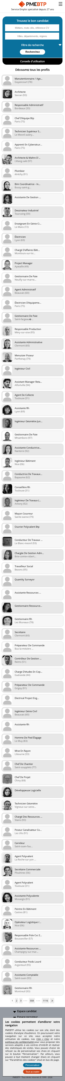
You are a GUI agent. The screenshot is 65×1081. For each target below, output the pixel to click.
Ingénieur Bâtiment (25, 460)
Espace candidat (27, 1011)
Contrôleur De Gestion (28, 658)
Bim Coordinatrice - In (27, 184)
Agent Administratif (25, 289)
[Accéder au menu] (60, 4)
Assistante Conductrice (28, 447)
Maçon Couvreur (24, 513)
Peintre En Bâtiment (25, 908)
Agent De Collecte (24, 394)
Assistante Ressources (28, 592)
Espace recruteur (27, 1017)
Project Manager (23, 263)
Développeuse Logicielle (28, 790)
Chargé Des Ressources (28, 816)
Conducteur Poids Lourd (28, 961)
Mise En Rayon (23, 750)
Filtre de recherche (32, 45)
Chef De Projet (22, 777)
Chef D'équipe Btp (24, 118)
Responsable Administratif (29, 105)
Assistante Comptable (26, 974)
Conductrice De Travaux (28, 474)
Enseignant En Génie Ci (28, 223)
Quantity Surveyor (25, 579)
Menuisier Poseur (24, 355)
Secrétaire (20, 632)
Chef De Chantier (24, 763)
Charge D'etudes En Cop (28, 671)
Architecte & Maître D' (27, 157)
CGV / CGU (42, 1039)
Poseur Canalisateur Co (28, 829)
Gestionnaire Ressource (28, 605)
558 (32, 1000)
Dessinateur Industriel (26, 210)
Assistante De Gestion (28, 197)
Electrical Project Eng (27, 698)
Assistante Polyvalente (27, 895)
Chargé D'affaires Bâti (27, 250)
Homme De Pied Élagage (28, 737)
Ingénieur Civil (22, 368)
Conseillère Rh (22, 487)
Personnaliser (32, 1065)
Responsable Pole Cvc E (28, 935)
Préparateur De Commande (29, 645)
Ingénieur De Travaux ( (28, 500)
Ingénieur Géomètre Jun (28, 421)
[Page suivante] (52, 1000)
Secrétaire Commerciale (27, 869)
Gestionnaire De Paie (26, 276)
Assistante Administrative (28, 342)
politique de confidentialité (19, 1042)
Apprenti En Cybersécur (28, 144)
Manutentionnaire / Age (28, 78)
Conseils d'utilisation (32, 61)
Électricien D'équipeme (28, 302)
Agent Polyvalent (24, 856)
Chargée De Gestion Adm (29, 553)
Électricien (20, 236)
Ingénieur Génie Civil (26, 711)
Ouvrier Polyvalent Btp (27, 526)
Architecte (20, 91)
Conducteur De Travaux (29, 539)
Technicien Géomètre (26, 803)
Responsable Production (28, 329)
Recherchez (32, 52)
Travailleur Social (24, 566)
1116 (45, 1000)
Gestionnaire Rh (23, 619)
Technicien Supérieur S (28, 131)
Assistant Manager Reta (28, 381)
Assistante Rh (22, 408)
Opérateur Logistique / (28, 922)
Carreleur (20, 843)
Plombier (20, 170)
